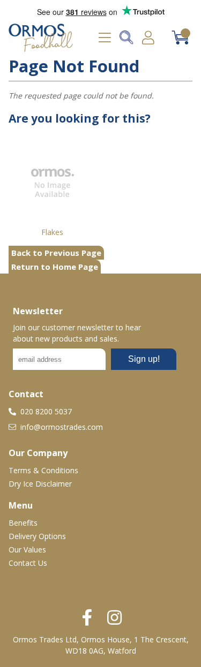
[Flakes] (52, 182)
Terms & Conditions (43, 470)
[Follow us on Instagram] (114, 617)
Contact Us (28, 563)
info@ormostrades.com (60, 427)
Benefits (23, 523)
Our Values (27, 549)
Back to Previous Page (56, 252)
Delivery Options (37, 536)
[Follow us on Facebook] (87, 617)
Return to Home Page (54, 266)
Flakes (52, 232)
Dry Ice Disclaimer (40, 484)
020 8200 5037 (45, 411)
